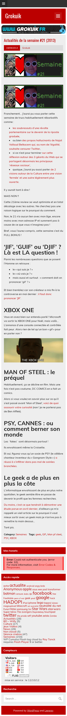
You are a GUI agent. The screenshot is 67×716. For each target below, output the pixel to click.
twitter (9, 615)
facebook (42, 593)
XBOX (13, 538)
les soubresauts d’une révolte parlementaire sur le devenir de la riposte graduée (34, 132)
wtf (29, 615)
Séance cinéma (12, 634)
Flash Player (21, 642)
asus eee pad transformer (46, 589)
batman (9, 593)
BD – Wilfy (9, 621)
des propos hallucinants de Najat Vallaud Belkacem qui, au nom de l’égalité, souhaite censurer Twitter (35, 144)
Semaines (21, 534)
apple (27, 589)
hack (52, 598)
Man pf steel (54, 534)
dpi (30, 594)
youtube (37, 615)
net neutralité (32, 606)
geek (38, 534)
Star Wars (39, 609)
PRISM (12, 609)
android (30, 586)
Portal (6, 609)
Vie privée (22, 616)
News (6, 629)
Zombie (53, 616)
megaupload (9, 606)
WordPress (33, 710)
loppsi (47, 602)
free (54, 594)
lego (40, 602)
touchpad (49, 611)
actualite (18, 585)
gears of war (19, 598)
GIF (44, 534)
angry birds (40, 586)
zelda (46, 615)
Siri (29, 609)
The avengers (24, 612)
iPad (25, 603)
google (42, 597)
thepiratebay (38, 612)
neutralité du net (50, 605)
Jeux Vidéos (10, 626)
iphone (32, 602)
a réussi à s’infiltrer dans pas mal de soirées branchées (30, 461)
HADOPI (12, 602)
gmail (33, 598)
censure (19, 594)
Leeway (49, 710)
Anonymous (12, 589)
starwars (54, 609)
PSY (6, 538)
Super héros (9, 612)
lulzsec (55, 603)
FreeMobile (8, 598)
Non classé (10, 631)
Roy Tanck (49, 639)
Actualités (9, 618)
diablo (26, 594)
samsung (22, 609)
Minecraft (22, 606)
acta (6, 585)
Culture (7, 623)
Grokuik (13, 15)
